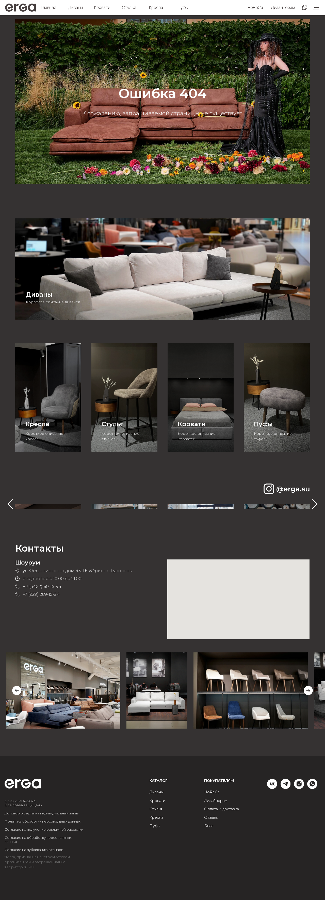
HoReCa (255, 7)
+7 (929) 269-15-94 (41, 594)
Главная (48, 7)
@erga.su (293, 489)
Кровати (102, 7)
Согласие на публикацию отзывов (34, 850)
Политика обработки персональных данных (42, 821)
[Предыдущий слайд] (10, 504)
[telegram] (286, 787)
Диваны (75, 7)
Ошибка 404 (163, 93)
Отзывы (211, 817)
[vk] (272, 787)
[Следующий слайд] (314, 504)
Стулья (129, 7)
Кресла (156, 7)
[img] (162, 269)
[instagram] (299, 787)
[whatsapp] (312, 787)
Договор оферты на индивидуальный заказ (42, 813)
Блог (208, 826)
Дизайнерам (283, 7)
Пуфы (183, 7)
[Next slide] (308, 690)
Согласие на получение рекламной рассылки (44, 829)
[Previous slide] (16, 690)
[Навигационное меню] (316, 7)
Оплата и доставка (221, 809)
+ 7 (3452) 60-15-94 (42, 586)
